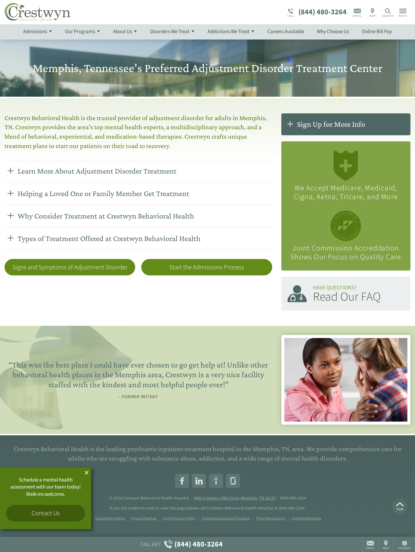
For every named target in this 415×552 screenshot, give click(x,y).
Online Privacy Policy (179, 518)
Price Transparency (270, 518)
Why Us (333, 31)
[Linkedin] (199, 481)
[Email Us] (357, 12)
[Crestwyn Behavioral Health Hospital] (96, 12)
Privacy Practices (144, 518)
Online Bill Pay (377, 31)
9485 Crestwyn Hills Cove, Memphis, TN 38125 (235, 498)
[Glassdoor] (233, 481)
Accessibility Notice (110, 518)
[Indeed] (216, 481)
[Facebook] (182, 481)
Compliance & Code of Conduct (226, 518)
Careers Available (285, 31)
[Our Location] (372, 12)
